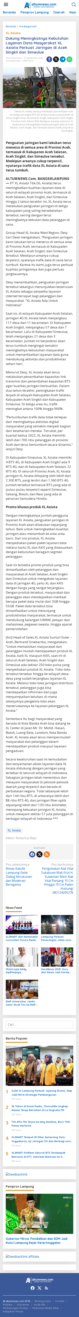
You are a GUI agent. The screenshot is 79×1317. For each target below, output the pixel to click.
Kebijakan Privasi (13, 1311)
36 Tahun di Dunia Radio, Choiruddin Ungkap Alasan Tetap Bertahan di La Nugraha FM (40, 1108)
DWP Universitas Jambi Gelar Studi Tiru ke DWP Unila (21, 1003)
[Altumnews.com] (40, 4)
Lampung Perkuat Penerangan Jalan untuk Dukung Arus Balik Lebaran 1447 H (56, 938)
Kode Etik (39, 1304)
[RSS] (47, 854)
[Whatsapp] (69, 59)
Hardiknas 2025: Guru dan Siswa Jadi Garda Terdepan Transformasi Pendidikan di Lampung (56, 971)
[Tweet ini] (56, 59)
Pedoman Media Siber (45, 1308)
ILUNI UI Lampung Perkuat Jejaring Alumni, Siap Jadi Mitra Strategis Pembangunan (42, 1092)
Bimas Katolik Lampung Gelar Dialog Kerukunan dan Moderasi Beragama (19, 875)
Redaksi (7, 1304)
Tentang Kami (42, 1301)
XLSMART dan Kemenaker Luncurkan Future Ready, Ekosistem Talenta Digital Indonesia (22, 938)
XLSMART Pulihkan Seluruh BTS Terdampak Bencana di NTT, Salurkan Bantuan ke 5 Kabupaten (38, 1155)
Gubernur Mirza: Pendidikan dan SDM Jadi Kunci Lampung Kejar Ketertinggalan (36, 1241)
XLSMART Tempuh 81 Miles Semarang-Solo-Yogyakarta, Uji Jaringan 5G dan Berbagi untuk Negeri (42, 1139)
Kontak (59, 1301)
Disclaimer (23, 1304)
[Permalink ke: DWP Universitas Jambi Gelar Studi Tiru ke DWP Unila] (22, 989)
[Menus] (6, 4)
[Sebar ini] (49, 59)
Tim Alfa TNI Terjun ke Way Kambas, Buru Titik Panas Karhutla (41, 1123)
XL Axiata (13, 33)
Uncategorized (13, 60)
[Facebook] (32, 854)
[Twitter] (39, 854)
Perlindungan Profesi (15, 1308)
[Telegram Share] (63, 59)
